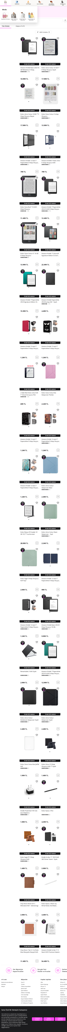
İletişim (3, 986)
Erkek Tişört (43, 1001)
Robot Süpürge (44, 984)
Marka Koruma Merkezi (7, 982)
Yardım (23, 984)
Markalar (3, 984)
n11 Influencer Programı (27, 1003)
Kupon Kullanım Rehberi (27, 999)
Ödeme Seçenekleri (26, 986)
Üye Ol (22, 982)
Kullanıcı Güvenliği (25, 992)
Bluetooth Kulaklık (45, 997)
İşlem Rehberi (24, 990)
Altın (42, 982)
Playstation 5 (44, 992)
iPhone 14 (43, 986)
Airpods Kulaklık (45, 990)
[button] (28, 101)
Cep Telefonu (44, 1003)
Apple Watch (44, 994)
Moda (4, 10)
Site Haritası (24, 997)
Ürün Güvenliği (24, 994)
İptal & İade (24, 988)
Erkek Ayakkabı (44, 999)
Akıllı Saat (43, 988)
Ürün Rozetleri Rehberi (26, 1001)
